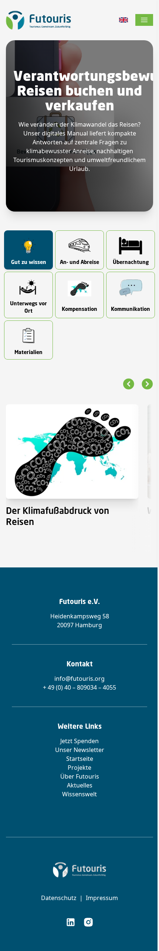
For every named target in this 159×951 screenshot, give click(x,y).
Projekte (79, 767)
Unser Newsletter (79, 750)
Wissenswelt (79, 794)
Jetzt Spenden (79, 741)
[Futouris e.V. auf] (70, 922)
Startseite (79, 759)
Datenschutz (59, 898)
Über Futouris (79, 776)
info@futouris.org (79, 678)
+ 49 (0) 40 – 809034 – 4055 (79, 687)
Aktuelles (79, 785)
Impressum (102, 898)
